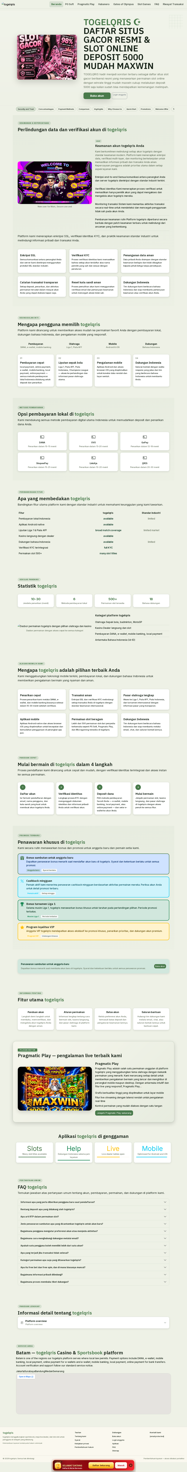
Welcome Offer (161, 109)
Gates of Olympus (123, 4)
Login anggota (119, 94)
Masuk (121, 1465)
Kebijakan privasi (82, 1443)
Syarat (77, 1440)
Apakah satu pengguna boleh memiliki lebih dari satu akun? (52, 1245)
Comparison (84, 109)
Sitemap (115, 1451)
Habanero (103, 4)
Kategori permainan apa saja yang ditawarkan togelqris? (51, 1260)
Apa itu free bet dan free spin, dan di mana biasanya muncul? (53, 1267)
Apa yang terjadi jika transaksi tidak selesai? (45, 1252)
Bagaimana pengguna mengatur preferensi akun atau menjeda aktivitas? (59, 1231)
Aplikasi (115, 1443)
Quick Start (131, 109)
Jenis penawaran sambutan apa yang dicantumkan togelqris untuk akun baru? (62, 1223)
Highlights (98, 109)
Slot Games (144, 4)
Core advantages (46, 109)
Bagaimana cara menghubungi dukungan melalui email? (50, 1238)
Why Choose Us (115, 109)
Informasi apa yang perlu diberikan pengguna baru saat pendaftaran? (58, 1202)
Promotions (146, 109)
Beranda (56, 4)
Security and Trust (26, 109)
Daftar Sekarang (101, 1465)
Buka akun (97, 95)
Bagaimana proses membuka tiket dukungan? (45, 1281)
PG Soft (69, 4)
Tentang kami (80, 1436)
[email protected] (157, 1436)
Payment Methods (66, 109)
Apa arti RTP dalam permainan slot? (40, 1216)
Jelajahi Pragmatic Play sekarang (114, 1113)
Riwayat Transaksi (173, 4)
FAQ (157, 4)
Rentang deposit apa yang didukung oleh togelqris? (48, 1209)
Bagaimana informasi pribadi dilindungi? (42, 1274)
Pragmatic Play (86, 4)
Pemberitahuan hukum (84, 1447)
